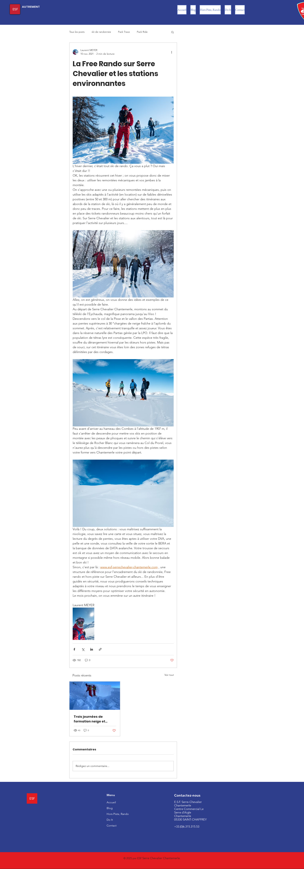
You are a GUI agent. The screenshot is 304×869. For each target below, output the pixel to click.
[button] (172, 32)
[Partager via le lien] (100, 649)
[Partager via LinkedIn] (91, 649)
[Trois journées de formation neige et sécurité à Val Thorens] (94, 696)
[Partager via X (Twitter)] (83, 649)
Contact (111, 825)
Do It (110, 819)
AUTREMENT (31, 7)
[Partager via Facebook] (74, 649)
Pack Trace (124, 31)
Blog (110, 808)
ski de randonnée (101, 31)
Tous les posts (77, 31)
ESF (15, 9)
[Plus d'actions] (171, 52)
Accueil (111, 802)
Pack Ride (142, 31)
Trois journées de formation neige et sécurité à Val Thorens (93, 719)
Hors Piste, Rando (118, 814)
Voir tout (169, 674)
